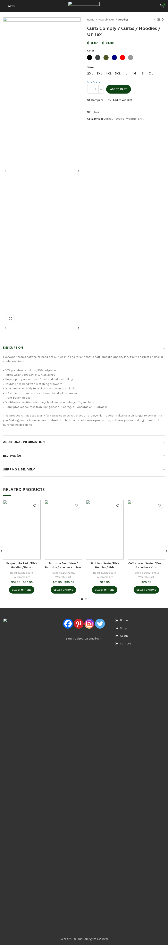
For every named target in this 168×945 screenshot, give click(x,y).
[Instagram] (89, 624)
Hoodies (123, 19)
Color (90, 50)
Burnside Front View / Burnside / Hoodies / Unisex (63, 565)
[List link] (126, 620)
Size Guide (93, 82)
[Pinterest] (79, 624)
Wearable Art (106, 19)
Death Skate (151, 572)
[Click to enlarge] (10, 319)
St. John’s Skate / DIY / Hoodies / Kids (104, 565)
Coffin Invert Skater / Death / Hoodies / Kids (146, 565)
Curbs (107, 118)
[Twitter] (100, 624)
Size (90, 67)
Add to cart (118, 89)
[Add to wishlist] (35, 505)
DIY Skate (27, 572)
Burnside (68, 572)
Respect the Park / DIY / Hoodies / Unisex (21, 565)
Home (91, 19)
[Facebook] (68, 624)
